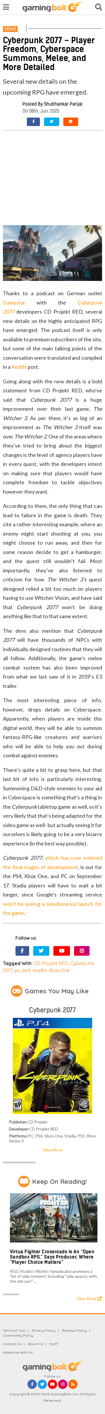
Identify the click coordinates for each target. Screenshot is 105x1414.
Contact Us (12, 1344)
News (10, 29)
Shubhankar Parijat (63, 104)
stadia (39, 970)
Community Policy (18, 1335)
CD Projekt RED (51, 963)
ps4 (26, 970)
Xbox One (59, 970)
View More (52, 1149)
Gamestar (14, 302)
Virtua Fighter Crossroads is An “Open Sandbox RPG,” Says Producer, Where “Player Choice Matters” (52, 1257)
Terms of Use (14, 1330)
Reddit (19, 366)
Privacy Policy (43, 1330)
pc (17, 970)
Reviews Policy (74, 1330)
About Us (35, 1344)
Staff (53, 1344)
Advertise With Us (18, 1352)
